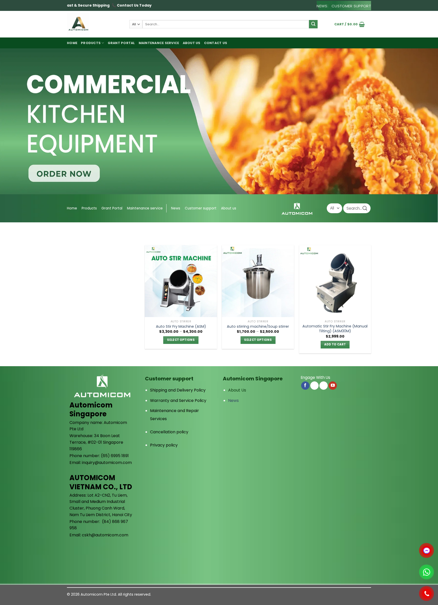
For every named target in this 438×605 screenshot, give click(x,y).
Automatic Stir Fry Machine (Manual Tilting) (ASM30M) (335, 328)
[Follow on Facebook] (305, 385)
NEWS (322, 6)
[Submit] (313, 24)
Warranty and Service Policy (178, 400)
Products (91, 43)
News (175, 208)
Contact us (215, 43)
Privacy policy (164, 445)
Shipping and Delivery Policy (178, 390)
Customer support (200, 208)
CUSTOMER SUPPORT (351, 6)
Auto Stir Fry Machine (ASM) (181, 326)
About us (191, 43)
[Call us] (323, 385)
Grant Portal (121, 43)
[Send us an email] (314, 385)
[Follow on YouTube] (332, 385)
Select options (181, 340)
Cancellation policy (169, 432)
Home (72, 43)
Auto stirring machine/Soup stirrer (258, 326)
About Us (237, 390)
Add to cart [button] (335, 344)
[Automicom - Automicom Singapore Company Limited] (94, 24)
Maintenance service (159, 43)
